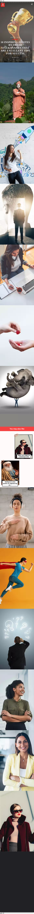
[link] (23, 447)
